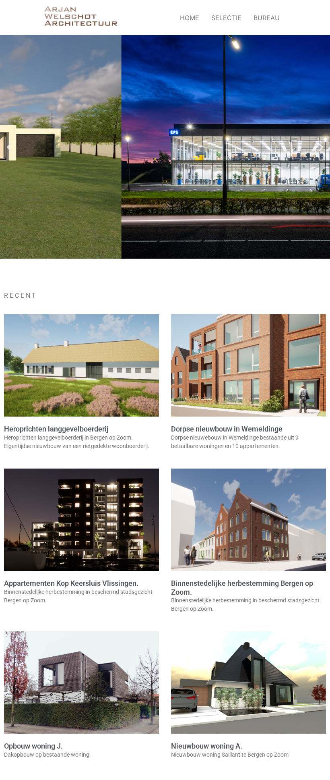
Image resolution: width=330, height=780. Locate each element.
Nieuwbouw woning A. (206, 746)
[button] (9, 147)
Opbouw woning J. (33, 746)
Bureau (267, 18)
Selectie (226, 18)
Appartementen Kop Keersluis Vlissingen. (71, 583)
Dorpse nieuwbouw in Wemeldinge (227, 429)
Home (189, 18)
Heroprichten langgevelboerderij (56, 429)
